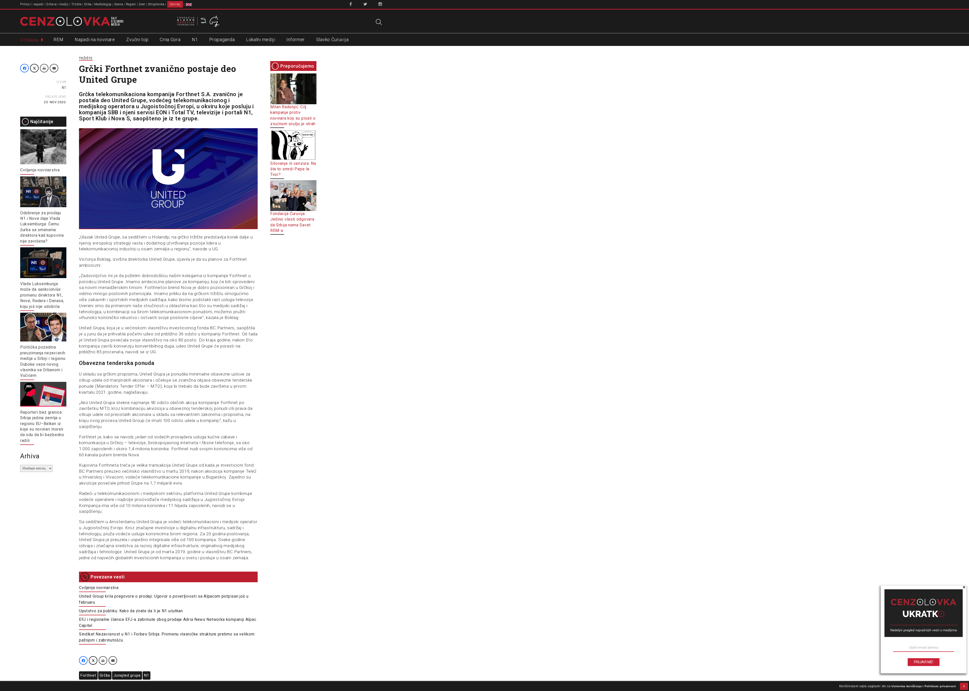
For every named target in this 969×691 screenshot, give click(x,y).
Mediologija (103, 4)
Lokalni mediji (260, 39)
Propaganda (222, 39)
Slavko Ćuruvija (332, 39)
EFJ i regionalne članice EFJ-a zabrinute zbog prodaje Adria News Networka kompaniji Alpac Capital (167, 622)
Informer (295, 39)
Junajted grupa (127, 675)
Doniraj (175, 4)
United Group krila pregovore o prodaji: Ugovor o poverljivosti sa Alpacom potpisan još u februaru (164, 599)
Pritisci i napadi (32, 4)
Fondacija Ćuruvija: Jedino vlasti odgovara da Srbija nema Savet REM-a (292, 222)
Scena (118, 4)
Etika (88, 4)
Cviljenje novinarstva (40, 170)
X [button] (964, 686)
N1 (195, 39)
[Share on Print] (44, 68)
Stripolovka (156, 4)
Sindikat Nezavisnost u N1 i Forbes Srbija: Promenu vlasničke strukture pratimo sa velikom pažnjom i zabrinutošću (166, 637)
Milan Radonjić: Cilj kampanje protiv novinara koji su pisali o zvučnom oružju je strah (293, 115)
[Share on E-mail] (54, 68)
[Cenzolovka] (71, 21)
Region (131, 4)
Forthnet (88, 675)
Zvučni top (137, 39)
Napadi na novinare (95, 39)
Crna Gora (170, 39)
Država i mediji (57, 4)
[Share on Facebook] (24, 68)
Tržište (76, 4)
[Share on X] (34, 68)
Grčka (105, 675)
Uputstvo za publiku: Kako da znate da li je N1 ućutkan (131, 610)
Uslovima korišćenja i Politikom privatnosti (924, 686)
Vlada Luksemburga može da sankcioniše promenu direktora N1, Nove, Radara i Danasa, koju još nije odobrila (42, 295)
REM (58, 39)
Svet (142, 4)
